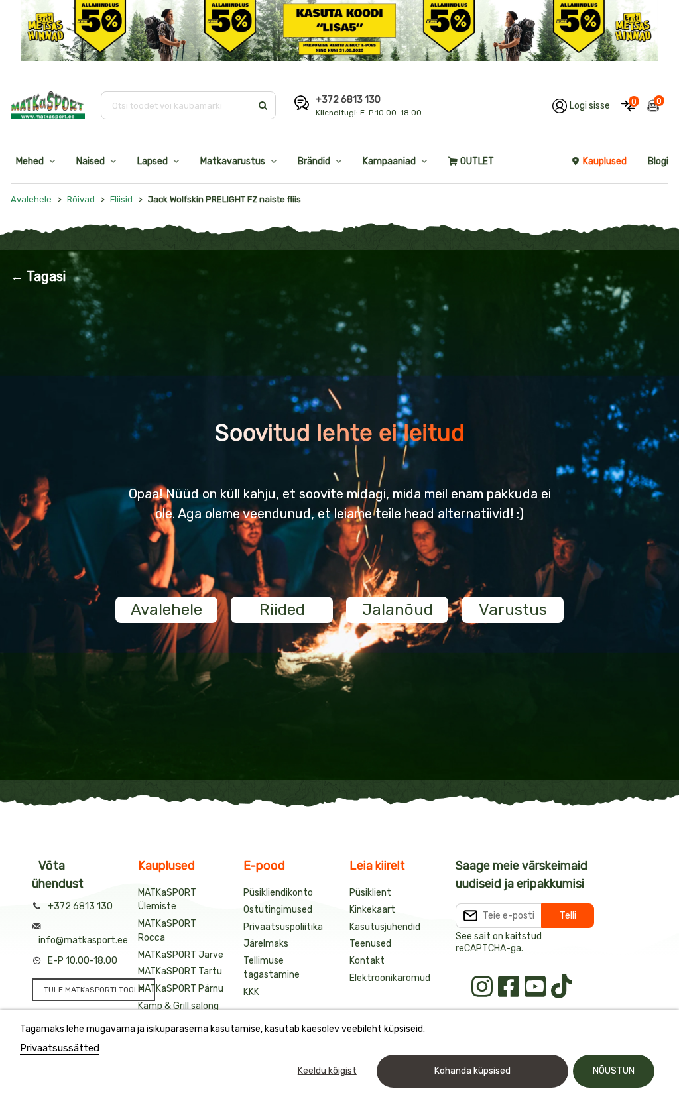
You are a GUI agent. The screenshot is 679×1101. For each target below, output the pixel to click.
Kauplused (605, 161)
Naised (90, 161)
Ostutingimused (277, 909)
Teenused (370, 943)
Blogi (658, 161)
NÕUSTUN (614, 1070)
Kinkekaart (372, 909)
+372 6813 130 (348, 99)
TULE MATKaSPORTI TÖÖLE (93, 989)
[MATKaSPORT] (48, 105)
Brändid (314, 161)
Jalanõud (397, 610)
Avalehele (166, 610)
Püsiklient (370, 892)
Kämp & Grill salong (178, 1006)
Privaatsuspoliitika (283, 927)
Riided (282, 610)
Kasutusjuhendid (384, 927)
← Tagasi (38, 276)
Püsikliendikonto (278, 892)
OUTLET (477, 161)
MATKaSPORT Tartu (180, 971)
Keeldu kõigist (327, 1070)
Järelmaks (265, 943)
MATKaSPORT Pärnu (180, 988)
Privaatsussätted (59, 1048)
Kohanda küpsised (472, 1070)
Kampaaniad (389, 161)
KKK (251, 992)
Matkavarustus (232, 161)
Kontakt (367, 960)
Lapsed (152, 161)
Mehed (30, 161)
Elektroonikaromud (389, 978)
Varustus (513, 610)
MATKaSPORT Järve (180, 954)
